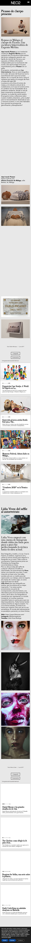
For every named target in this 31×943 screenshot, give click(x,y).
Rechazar (12, 940)
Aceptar (5, 940)
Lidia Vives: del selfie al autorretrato (14, 510)
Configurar (20, 940)
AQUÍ (9, 937)
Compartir (15, 353)
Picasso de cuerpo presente (12, 12)
